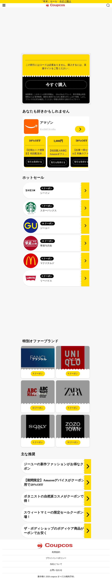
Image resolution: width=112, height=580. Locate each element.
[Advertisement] (56, 29)
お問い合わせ (56, 570)
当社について (56, 564)
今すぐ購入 (65, 1)
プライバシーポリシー (56, 558)
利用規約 (56, 552)
